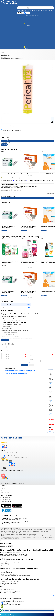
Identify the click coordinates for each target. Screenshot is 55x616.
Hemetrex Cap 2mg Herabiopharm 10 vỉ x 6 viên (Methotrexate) (12, 603)
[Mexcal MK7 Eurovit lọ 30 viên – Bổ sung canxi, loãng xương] (10, 249)
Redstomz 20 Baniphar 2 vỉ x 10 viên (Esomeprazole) (11, 187)
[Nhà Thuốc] (9, 4)
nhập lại (32, 365)
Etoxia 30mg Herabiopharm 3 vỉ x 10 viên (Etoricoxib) (10, 598)
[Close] (0, 540)
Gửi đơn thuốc (4, 230)
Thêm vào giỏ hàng (5, 140)
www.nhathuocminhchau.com (13, 523)
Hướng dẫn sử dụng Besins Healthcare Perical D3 (16, 373)
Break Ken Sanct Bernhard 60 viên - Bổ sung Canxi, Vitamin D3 (29, 262)
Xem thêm (9, 127)
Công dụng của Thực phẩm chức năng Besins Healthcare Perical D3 (20, 370)
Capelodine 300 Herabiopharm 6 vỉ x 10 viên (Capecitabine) (29, 227)
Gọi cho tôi (4, 144)
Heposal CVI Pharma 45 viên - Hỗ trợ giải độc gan (10, 192)
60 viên (28, 304)
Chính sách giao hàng (6, 499)
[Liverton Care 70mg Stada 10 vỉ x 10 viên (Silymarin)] (10, 162)
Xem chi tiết (50, 180)
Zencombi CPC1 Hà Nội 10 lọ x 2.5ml (8, 196)
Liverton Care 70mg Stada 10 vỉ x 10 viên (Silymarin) (9, 227)
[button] (25, 15)
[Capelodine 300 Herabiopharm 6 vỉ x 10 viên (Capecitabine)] (30, 162)
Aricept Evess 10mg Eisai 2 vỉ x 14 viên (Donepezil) (11, 190)
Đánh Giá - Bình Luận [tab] (7, 344)
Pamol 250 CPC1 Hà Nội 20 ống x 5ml (8, 189)
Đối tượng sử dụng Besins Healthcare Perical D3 (35, 372)
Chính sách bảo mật (6, 501)
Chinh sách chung (6, 495)
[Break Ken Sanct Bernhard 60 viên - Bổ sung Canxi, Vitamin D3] (30, 249)
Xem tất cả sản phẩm (28, 237)
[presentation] (2, 88)
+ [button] (15, 139)
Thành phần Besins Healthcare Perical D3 (14, 372)
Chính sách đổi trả (6, 497)
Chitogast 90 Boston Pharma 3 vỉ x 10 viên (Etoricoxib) (10, 604)
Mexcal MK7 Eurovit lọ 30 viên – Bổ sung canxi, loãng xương (10, 262)
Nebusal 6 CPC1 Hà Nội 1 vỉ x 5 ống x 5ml (8, 600)
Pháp (29, 307)
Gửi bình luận (24, 365)
